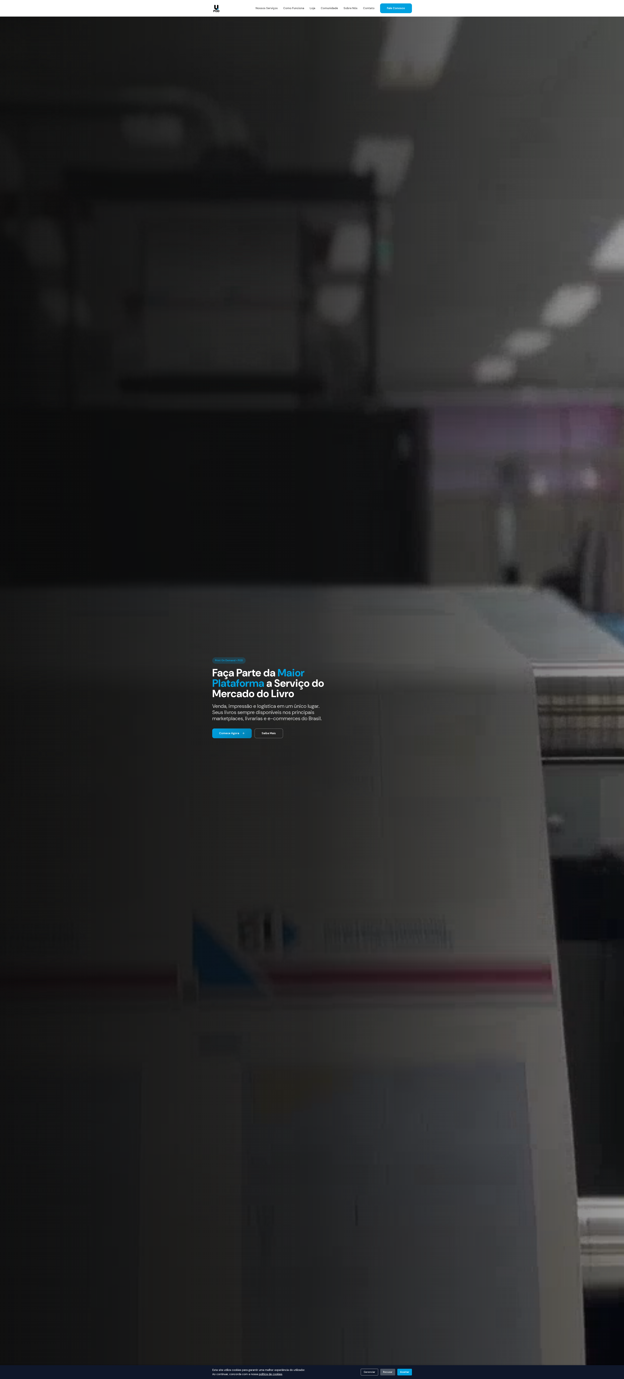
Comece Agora (229, 733)
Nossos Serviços (267, 8)
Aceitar (404, 1372)
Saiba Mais (269, 733)
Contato (369, 8)
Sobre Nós (351, 8)
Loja (312, 8)
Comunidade (329, 8)
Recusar (387, 1372)
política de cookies (270, 1374)
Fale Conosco (396, 8)
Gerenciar (369, 1372)
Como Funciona (293, 8)
